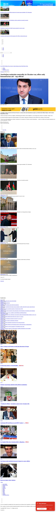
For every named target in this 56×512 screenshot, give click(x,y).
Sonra (50, 508)
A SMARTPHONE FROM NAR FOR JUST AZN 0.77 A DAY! (11, 316)
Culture (14, 66)
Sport (20, 66)
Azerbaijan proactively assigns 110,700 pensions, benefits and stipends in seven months (15, 328)
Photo (25, 66)
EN (3, 48)
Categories (2, 71)
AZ (3, 47)
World (22, 66)
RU (3, 49)
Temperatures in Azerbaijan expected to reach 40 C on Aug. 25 (11, 318)
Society (11, 66)
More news (2, 329)
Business (17, 66)
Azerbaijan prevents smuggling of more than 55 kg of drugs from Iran (12, 322)
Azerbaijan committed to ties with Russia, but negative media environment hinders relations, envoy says (18, 314)
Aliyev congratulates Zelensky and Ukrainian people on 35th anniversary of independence (16, 324)
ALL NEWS (2, 66)
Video (27, 66)
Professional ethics (6, 69)
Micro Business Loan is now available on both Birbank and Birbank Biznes (13, 312)
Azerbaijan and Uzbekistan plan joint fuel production (9, 304)
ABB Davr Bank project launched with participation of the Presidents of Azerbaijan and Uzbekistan (17, 310)
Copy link (4, 129)
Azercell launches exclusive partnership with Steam (9, 320)
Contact (4, 68)
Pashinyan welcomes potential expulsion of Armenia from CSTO (11, 308)
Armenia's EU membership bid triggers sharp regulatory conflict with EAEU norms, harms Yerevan (17, 306)
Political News (7, 66)
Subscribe (2, 281)
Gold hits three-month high (5, 302)
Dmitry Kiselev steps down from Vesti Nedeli (8, 300)
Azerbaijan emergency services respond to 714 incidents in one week (12, 326)
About (4, 67)
